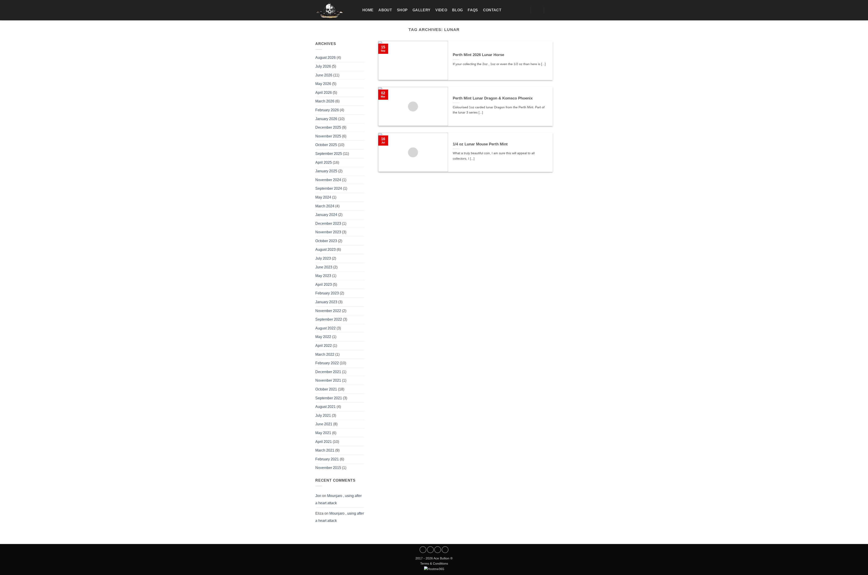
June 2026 (323, 75)
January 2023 (326, 302)
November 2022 (328, 311)
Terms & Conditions (434, 563)
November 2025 (328, 136)
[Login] (537, 10)
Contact (492, 10)
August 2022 (325, 328)
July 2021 (323, 415)
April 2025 (323, 162)
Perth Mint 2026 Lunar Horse (478, 55)
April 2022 (323, 346)
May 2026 (323, 84)
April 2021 (323, 442)
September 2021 (328, 398)
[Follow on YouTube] (445, 549)
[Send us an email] (437, 549)
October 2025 (326, 145)
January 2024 (326, 215)
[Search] (524, 10)
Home (367, 10)
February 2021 (327, 459)
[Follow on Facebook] (423, 549)
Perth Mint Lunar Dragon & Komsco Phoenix (493, 98)
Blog (457, 10)
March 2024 (324, 206)
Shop (402, 10)
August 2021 (325, 407)
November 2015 (328, 468)
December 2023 (328, 223)
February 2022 (327, 363)
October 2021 (326, 389)
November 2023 (328, 232)
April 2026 (323, 93)
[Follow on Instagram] (430, 549)
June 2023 (323, 267)
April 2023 (323, 284)
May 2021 (323, 433)
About (385, 10)
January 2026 (326, 119)
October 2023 (326, 241)
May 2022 (323, 337)
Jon (318, 496)
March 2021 (324, 450)
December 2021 (328, 372)
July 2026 (323, 66)
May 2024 (323, 197)
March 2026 (324, 101)
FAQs (473, 10)
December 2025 (328, 127)
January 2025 (326, 171)
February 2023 (327, 293)
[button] (550, 10)
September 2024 (328, 188)
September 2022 (328, 319)
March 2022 (324, 354)
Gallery (421, 10)
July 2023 (323, 258)
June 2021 (323, 424)
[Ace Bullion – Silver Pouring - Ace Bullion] (335, 10)
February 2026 (327, 110)
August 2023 (325, 249)
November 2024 (328, 180)
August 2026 (325, 57)
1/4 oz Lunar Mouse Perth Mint (480, 144)
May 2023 (323, 276)
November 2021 (328, 380)
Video (441, 10)
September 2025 (328, 154)
